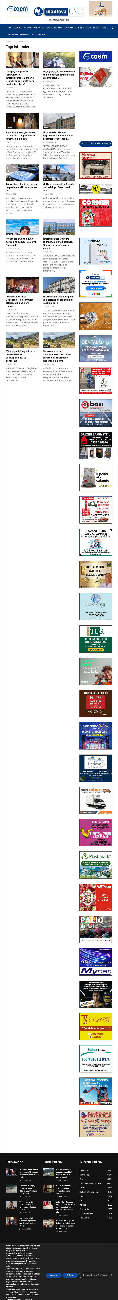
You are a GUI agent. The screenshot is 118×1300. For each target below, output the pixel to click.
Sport (88, 28)
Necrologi (24, 35)
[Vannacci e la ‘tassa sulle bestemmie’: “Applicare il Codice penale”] (11, 1205)
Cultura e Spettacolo (42, 28)
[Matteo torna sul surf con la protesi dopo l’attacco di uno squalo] (59, 172)
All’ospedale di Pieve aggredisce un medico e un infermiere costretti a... (58, 135)
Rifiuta (70, 1275)
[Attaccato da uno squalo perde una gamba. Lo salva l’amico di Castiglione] (22, 227)
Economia (69, 28)
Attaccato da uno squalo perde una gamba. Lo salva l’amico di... (21, 241)
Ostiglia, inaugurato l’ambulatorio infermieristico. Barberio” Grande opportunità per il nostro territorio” (20, 78)
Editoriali (58, 28)
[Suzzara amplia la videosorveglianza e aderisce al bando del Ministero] (11, 1221)
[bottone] (95, 143)
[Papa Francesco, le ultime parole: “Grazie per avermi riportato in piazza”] (22, 121)
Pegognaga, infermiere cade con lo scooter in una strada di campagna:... (59, 74)
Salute (104, 28)
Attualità (79, 28)
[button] (110, 28)
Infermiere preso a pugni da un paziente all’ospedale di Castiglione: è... (58, 299)
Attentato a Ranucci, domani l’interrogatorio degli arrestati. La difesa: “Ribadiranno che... (65, 1207)
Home (9, 28)
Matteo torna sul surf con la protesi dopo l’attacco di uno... (58, 187)
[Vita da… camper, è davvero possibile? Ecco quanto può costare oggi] (48, 1172)
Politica (27, 28)
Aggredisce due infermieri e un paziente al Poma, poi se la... (22, 187)
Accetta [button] (53, 1275)
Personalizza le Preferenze (95, 1275)
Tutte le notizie (38, 35)
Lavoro (96, 28)
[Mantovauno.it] (59, 12)
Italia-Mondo (12, 35)
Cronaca (17, 28)
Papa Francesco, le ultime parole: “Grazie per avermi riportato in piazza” (20, 135)
